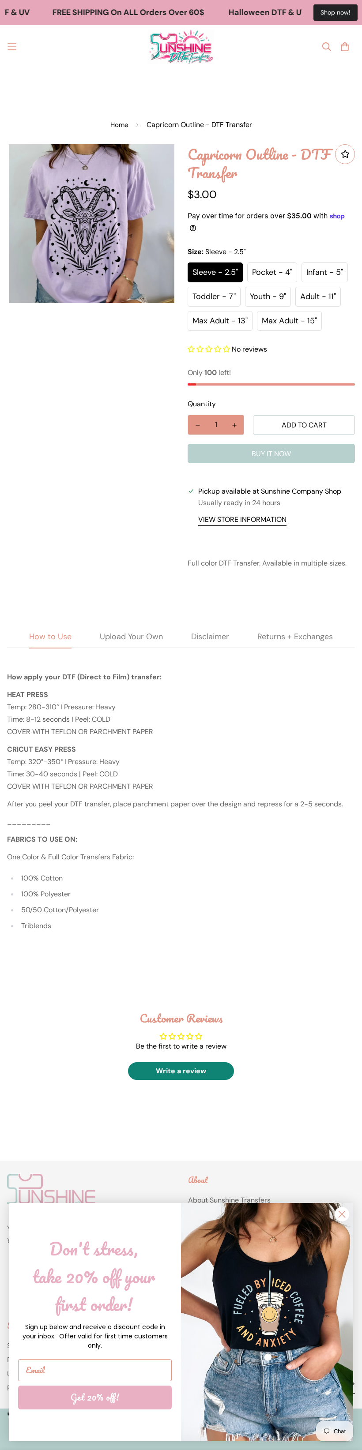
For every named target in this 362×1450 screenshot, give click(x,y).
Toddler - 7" (214, 296)
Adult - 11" (318, 296)
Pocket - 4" (272, 272)
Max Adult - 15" (289, 320)
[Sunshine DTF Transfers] (181, 47)
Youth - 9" (268, 296)
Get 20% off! (95, 1397)
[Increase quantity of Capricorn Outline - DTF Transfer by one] (234, 425)
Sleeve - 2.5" (215, 272)
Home (119, 124)
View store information (242, 519)
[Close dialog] (342, 1214)
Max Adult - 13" (220, 320)
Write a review (181, 1070)
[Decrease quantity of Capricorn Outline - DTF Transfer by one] (197, 425)
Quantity (202, 403)
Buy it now (271, 453)
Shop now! (336, 12)
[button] (209, 349)
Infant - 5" (324, 272)
